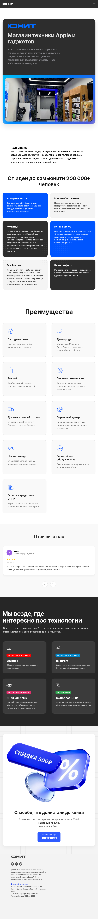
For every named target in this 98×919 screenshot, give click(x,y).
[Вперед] (53, 584)
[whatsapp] (20, 864)
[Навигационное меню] (94, 4)
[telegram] (16, 864)
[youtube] (12, 864)
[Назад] (45, 584)
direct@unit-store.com (19, 884)
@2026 (13, 870)
